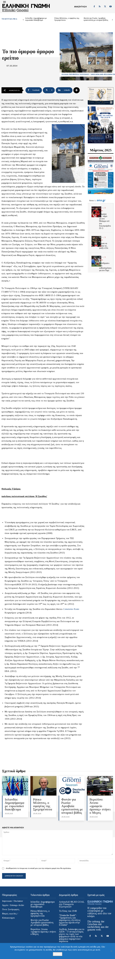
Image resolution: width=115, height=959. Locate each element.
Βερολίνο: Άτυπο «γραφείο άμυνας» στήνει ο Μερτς (100, 806)
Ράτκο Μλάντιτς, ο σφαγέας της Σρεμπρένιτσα (66, 19)
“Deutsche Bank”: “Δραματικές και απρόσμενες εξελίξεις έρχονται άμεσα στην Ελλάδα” (70, 920)
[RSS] (99, 6)
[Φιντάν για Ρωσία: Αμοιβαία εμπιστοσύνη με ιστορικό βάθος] (72, 786)
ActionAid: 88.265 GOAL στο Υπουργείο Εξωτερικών (71, 904)
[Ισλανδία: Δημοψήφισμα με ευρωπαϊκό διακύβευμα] (15, 786)
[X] (105, 6)
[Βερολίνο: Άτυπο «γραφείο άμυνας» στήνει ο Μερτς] (100, 786)
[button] (80, 6)
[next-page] (112, 20)
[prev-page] (23, 20)
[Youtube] (110, 6)
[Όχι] (111, 951)
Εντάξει (57, 954)
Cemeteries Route (71, 609)
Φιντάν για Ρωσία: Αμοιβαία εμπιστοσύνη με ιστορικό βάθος (96, 19)
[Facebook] (94, 6)
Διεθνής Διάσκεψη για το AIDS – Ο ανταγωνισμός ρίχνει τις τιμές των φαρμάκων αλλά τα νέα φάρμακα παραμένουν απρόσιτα (71, 935)
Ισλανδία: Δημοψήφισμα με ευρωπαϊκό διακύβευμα (36, 19)
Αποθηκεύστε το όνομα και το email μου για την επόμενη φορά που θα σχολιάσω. (38, 868)
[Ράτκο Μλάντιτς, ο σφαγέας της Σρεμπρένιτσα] (43, 786)
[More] (76, 90)
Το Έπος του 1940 (68, 911)
